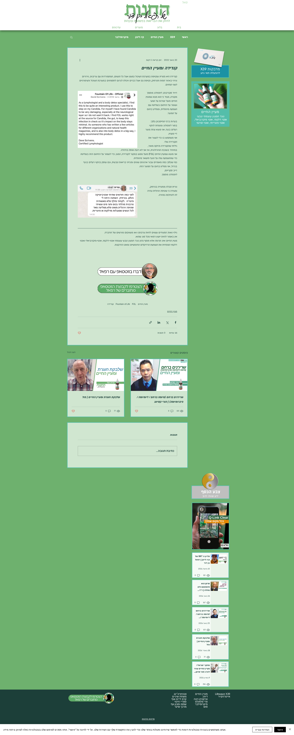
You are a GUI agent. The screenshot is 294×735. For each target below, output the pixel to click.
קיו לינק (139, 37)
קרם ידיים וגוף (179, 699)
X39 (172, 37)
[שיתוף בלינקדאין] (158, 322)
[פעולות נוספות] (80, 60)
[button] (139, 27)
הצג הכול (71, 352)
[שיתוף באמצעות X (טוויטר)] (167, 322)
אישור (280, 729)
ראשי (185, 37)
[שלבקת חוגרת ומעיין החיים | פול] (96, 375)
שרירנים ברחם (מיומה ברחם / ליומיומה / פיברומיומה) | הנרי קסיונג (160, 399)
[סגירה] (290, 729)
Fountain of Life (123, 304)
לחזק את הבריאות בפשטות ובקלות (147, 21)
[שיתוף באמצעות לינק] (150, 322)
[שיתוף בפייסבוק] (175, 322)
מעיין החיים (157, 37)
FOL (134, 304)
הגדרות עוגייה (262, 729)
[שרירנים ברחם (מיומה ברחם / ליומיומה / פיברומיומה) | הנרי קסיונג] (159, 375)
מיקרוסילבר (121, 37)
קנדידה (110, 304)
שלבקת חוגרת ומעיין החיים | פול (101, 397)
